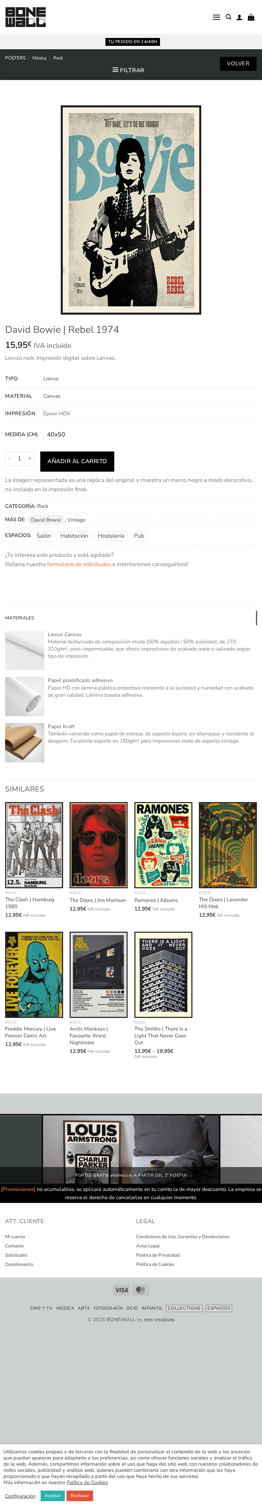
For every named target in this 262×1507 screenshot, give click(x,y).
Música (39, 58)
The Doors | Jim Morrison (98, 900)
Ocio (132, 1308)
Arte (84, 1308)
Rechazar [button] (80, 1496)
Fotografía (108, 1308)
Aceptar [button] (53, 1496)
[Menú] (216, 17)
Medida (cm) (21, 434)
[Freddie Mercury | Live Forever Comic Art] (34, 975)
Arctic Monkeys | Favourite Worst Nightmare (89, 1036)
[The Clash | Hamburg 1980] (34, 845)
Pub (139, 536)
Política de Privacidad (158, 1255)
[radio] (56, 435)
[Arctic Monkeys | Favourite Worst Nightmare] (99, 975)
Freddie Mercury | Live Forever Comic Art (30, 1032)
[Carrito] (251, 17)
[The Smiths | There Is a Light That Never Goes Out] (163, 975)
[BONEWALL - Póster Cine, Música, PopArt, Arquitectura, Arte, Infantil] (25, 17)
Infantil (152, 1308)
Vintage (76, 519)
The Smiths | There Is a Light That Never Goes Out (160, 1036)
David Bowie (46, 519)
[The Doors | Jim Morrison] (99, 845)
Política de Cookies (155, 1264)
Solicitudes (16, 1255)
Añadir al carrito (77, 461)
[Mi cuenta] (239, 17)
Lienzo (50, 378)
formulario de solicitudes (79, 564)
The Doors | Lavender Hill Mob (223, 903)
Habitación (74, 536)
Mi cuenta (15, 1237)
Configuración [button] (20, 1496)
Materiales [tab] (19, 618)
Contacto (14, 1246)
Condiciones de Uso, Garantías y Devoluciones (182, 1237)
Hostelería (111, 536)
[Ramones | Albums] (163, 845)
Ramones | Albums (156, 900)
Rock (58, 58)
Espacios (218, 1308)
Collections (184, 1308)
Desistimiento (19, 1264)
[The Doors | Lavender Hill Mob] (228, 845)
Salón (44, 536)
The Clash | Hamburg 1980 (29, 903)
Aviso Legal (148, 1246)
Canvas (51, 396)
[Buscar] (228, 17)
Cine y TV (41, 1308)
